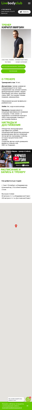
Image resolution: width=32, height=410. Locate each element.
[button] (13, 66)
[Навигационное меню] (29, 3)
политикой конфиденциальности (12, 408)
